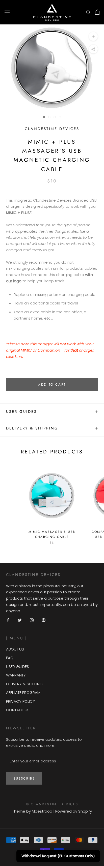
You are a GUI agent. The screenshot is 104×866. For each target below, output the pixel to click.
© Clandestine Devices (52, 804)
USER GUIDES (17, 666)
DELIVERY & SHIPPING (24, 684)
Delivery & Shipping (32, 428)
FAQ (9, 657)
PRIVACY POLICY (20, 701)
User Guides (21, 411)
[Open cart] (97, 12)
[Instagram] (32, 620)
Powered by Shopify (73, 811)
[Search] (88, 12)
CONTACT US (18, 710)
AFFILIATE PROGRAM (23, 692)
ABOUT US (15, 649)
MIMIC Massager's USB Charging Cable (52, 534)
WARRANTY (16, 675)
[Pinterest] (43, 620)
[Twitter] (20, 620)
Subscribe (24, 778)
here (19, 356)
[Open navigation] (7, 12)
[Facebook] (8, 620)
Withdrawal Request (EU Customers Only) (58, 855)
